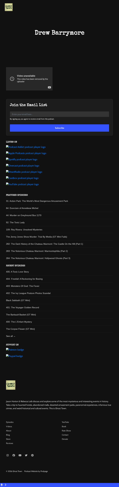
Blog (8, 435)
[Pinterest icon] (32, 455)
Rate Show (66, 430)
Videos (9, 426)
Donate (65, 439)
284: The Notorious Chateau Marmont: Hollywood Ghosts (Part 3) (38, 258)
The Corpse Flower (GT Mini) (20, 329)
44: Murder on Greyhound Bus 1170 (23, 215)
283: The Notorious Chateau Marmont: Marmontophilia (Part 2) (37, 251)
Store (8, 439)
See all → (10, 336)
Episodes (9, 422)
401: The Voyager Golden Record (22, 307)
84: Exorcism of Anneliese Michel (22, 208)
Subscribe (59, 128)
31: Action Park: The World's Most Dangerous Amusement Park (37, 201)
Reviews (9, 443)
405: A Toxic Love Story (17, 271)
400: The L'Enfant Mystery (19, 322)
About (8, 430)
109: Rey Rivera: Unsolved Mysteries (24, 229)
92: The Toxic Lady (15, 222)
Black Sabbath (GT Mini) (18, 300)
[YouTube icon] (20, 455)
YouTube (65, 422)
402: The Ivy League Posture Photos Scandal (28, 293)
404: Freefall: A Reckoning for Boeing (24, 279)
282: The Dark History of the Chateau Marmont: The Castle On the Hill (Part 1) (44, 244)
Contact (65, 435)
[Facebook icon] (13, 455)
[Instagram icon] (7, 455)
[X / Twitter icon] (26, 455)
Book (64, 426)
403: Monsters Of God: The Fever (22, 286)
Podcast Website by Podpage (36, 471)
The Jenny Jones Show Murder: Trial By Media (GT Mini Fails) (36, 236)
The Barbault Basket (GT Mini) (21, 314)
